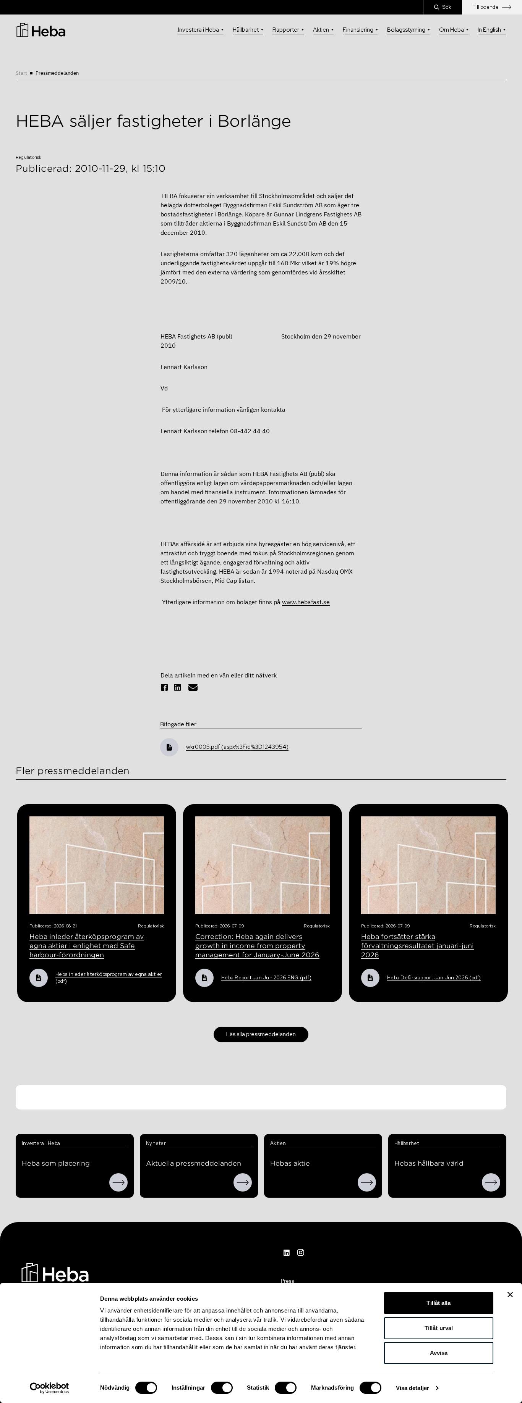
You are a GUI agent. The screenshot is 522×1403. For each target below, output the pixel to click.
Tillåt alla (438, 1303)
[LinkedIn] (287, 1253)
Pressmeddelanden (57, 73)
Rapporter (285, 30)
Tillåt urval (439, 1328)
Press (287, 1280)
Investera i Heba (198, 30)
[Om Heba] (118, 1182)
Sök (447, 7)
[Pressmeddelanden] (242, 1182)
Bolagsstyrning (406, 30)
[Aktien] (367, 1182)
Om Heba (451, 30)
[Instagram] (301, 1253)
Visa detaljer (412, 1388)
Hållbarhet (246, 30)
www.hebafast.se (306, 602)
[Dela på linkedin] (177, 687)
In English (489, 30)
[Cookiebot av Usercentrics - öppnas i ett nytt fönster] (49, 1388)
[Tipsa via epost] (193, 687)
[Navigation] (55, 1272)
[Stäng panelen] (510, 1294)
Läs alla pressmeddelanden (261, 1034)
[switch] (222, 1388)
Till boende (486, 7)
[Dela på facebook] (164, 687)
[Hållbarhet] (491, 1182)
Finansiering (358, 30)
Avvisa (439, 1353)
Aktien (321, 30)
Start (21, 73)
